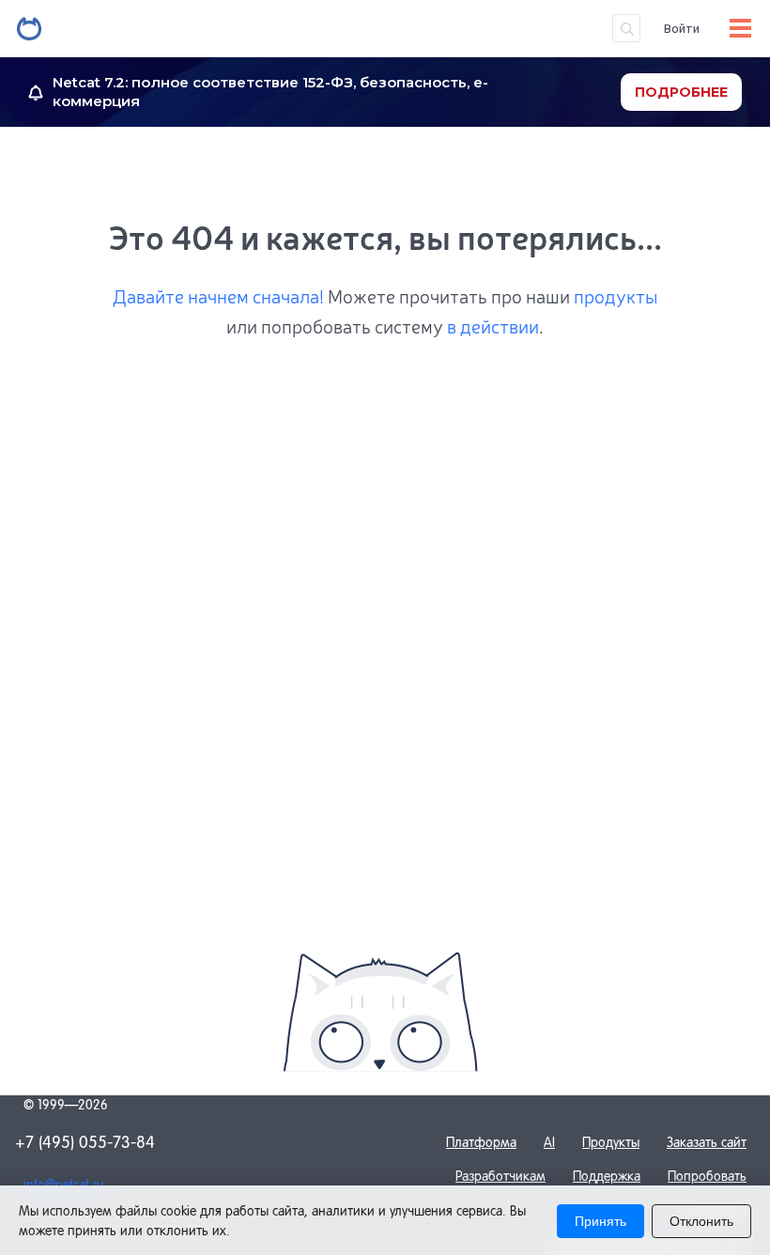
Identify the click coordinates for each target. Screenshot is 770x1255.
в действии (493, 325)
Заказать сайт (707, 1142)
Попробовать (707, 1176)
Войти (682, 28)
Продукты (610, 1142)
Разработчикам (500, 1176)
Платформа (481, 1142)
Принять (600, 1221)
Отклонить (701, 1221)
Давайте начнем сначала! (218, 295)
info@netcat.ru (63, 1184)
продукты (616, 295)
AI (549, 1142)
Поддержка (606, 1176)
